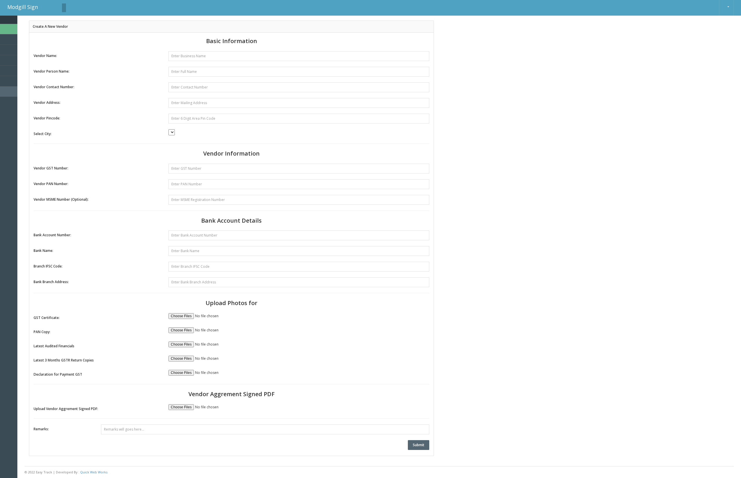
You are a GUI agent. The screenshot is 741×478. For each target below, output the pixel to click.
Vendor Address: (47, 102)
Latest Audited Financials (54, 346)
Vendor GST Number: (51, 168)
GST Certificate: (47, 317)
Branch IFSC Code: (48, 266)
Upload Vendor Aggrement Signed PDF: (66, 408)
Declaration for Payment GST (58, 374)
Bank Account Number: (52, 234)
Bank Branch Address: (51, 281)
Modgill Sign (22, 6)
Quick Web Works (93, 472)
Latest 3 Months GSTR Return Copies (64, 360)
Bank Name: (43, 250)
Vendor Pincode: (47, 118)
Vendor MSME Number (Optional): (61, 199)
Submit (418, 444)
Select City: (43, 133)
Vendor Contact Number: (54, 86)
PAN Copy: (42, 331)
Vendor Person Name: (51, 71)
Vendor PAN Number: (51, 183)
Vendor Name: (45, 55)
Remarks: (41, 429)
